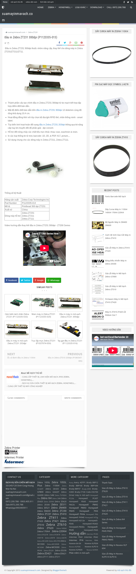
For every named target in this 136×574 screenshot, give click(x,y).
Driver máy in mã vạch (79, 495)
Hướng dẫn (77, 533)
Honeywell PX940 (76, 517)
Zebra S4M (49, 495)
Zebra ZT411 (47, 517)
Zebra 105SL (43, 482)
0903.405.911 (26, 501)
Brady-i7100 (80, 492)
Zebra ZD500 (49, 501)
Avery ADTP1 (80, 482)
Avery (71, 482)
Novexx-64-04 (75, 543)
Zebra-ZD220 (49, 550)
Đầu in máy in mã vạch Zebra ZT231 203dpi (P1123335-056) (17, 343)
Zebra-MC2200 (42, 541)
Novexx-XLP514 (91, 546)
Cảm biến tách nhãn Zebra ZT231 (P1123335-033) (17, 315)
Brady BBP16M (91, 485)
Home (5, 2)
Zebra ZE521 (43, 507)
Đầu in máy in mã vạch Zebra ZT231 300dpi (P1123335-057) (70, 317)
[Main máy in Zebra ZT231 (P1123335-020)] (43, 310)
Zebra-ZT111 (42, 557)
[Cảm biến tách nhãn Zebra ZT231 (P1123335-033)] (17, 310)
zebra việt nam (31, 2)
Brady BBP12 (92, 482)
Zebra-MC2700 (54, 541)
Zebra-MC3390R (53, 544)
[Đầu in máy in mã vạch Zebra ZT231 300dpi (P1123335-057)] (70, 310)
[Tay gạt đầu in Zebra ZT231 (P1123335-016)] (70, 337)
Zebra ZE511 (58, 504)
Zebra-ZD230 (60, 550)
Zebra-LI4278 (61, 538)
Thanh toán (107, 482)
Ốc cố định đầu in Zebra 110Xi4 (21, 357)
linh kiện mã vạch (47, 2)
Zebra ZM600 (44, 511)
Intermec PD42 (91, 537)
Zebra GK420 (52, 489)
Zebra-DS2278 (42, 535)
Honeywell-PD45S (90, 524)
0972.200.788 (12, 501)
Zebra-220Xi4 (59, 531)
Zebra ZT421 (51, 521)
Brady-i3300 (86, 489)
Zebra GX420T (52, 492)
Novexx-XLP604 (75, 550)
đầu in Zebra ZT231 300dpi (49, 110)
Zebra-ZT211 (54, 557)
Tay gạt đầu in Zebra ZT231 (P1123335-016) (70, 342)
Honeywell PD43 (77, 501)
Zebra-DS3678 (54, 535)
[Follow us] (128, 2)
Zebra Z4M (56, 498)
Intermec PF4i (76, 540)
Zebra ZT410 (59, 514)
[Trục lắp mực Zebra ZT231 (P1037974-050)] (43, 337)
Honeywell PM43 (77, 507)
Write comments (73, 398)
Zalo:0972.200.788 (14, 504)
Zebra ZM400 (58, 507)
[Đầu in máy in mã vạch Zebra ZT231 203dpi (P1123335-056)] (17, 337)
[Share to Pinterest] (81, 42)
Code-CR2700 (92, 492)
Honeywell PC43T (88, 498)
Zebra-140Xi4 (61, 528)
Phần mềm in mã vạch (79, 553)
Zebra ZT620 (45, 528)
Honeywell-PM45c (77, 527)
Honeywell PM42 (88, 504)
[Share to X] (65, 42)
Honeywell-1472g (91, 517)
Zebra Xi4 (46, 498)
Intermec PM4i (92, 540)
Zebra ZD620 (60, 501)
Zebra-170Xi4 (43, 531)
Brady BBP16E (75, 485)
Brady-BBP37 (74, 489)
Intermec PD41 (76, 537)
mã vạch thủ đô (17, 2)
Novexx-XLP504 (91, 543)
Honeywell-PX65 (91, 530)
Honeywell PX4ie (77, 514)
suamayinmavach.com (16, 492)
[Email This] (76, 42)
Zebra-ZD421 (44, 553)
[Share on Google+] (70, 42)
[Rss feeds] (132, 2)
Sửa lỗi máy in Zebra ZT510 (115, 496)
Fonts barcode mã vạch (115, 196)
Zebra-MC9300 (53, 547)
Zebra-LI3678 (50, 538)
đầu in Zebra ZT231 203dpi (52, 125)
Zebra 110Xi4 (52, 485)
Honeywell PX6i (92, 514)
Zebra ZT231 (44, 514)
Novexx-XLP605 (92, 550)
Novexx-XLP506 (74, 547)
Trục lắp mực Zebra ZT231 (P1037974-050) (43, 342)
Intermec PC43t (92, 534)
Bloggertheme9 (59, 570)
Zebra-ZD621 (60, 553)
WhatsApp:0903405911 (17, 507)
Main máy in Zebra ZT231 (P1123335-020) (43, 315)
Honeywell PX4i (88, 511)
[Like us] (124, 2)
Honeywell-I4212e (77, 520)
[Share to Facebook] (59, 42)
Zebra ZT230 (59, 510)
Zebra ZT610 (56, 524)
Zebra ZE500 (43, 505)
